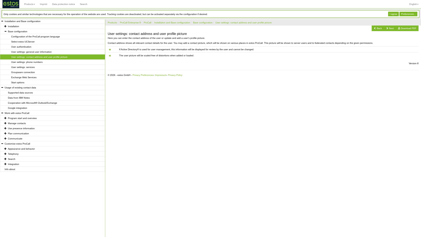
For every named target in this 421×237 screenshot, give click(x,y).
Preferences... (408, 14)
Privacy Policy (175, 75)
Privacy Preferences (143, 75)
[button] (378, 28)
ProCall (147, 22)
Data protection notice (63, 4)
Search (83, 4)
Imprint (43, 4)
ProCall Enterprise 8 (130, 22)
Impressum (161, 75)
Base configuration (202, 22)
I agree (393, 14)
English (413, 4)
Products (28, 4)
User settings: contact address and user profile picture (243, 22)
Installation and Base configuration (172, 22)
